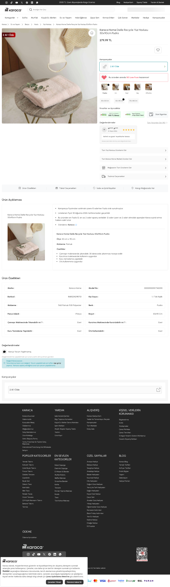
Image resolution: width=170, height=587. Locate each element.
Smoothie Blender (61, 481)
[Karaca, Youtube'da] (39, 554)
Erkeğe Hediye (92, 523)
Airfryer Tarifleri (125, 468)
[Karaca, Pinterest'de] (50, 554)
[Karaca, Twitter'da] (44, 554)
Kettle (57, 484)
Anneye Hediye (92, 462)
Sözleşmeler (123, 426)
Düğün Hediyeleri (93, 491)
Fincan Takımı (27, 471)
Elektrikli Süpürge (61, 468)
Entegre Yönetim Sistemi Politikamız (132, 436)
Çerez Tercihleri (125, 433)
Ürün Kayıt (58, 435)
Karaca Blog (123, 462)
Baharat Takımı (27, 504)
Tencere (58, 488)
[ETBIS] (137, 554)
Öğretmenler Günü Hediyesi (97, 507)
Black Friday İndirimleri (95, 513)
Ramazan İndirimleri (94, 510)
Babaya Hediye (92, 465)
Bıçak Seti (26, 481)
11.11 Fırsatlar (91, 526)
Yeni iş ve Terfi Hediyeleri (96, 487)
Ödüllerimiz (26, 426)
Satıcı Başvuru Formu (29, 439)
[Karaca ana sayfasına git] (33, 546)
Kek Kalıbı (25, 487)
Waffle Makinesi (60, 478)
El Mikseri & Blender (62, 472)
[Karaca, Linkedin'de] (55, 554)
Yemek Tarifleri (124, 465)
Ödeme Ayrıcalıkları (29, 537)
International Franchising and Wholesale (36, 447)
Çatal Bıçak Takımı (29, 468)
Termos (25, 507)
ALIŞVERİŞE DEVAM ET (84, 53)
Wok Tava (25, 491)
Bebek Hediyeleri (93, 475)
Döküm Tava (26, 484)
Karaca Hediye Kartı (94, 416)
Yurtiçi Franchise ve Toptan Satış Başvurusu (34, 443)
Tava (56, 497)
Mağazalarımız (27, 429)
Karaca (27, 410)
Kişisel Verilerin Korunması (130, 412)
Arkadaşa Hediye (93, 471)
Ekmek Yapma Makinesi (63, 491)
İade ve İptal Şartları (62, 416)
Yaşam (121, 475)
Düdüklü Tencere (28, 475)
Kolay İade (90, 429)
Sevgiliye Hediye (93, 468)
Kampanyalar (92, 422)
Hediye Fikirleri (124, 481)
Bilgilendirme (124, 420)
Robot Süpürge (60, 465)
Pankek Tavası (27, 494)
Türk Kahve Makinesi (62, 501)
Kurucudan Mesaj (28, 422)
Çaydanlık (26, 478)
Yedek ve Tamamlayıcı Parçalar (98, 419)
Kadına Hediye (92, 520)
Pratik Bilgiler (124, 471)
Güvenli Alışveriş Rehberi (128, 439)
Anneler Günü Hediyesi (95, 500)
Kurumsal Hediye (93, 478)
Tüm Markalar (92, 426)
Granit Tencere (27, 497)
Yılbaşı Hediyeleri (93, 504)
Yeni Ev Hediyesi (93, 517)
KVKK (121, 423)
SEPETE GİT (85, 59)
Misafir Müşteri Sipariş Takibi (65, 429)
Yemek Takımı (27, 462)
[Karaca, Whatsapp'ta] (60, 554)
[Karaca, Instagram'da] (28, 554)
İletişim (25, 450)
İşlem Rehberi (59, 426)
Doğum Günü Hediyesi (95, 484)
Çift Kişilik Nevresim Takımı (32, 500)
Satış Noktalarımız (29, 432)
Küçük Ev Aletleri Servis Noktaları (67, 422)
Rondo (57, 494)
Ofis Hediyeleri (92, 481)
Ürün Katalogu (27, 435)
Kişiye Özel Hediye (93, 494)
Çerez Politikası (124, 429)
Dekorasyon (123, 478)
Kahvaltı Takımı (28, 465)
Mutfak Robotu (60, 475)
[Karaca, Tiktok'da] (34, 554)
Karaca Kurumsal (28, 416)
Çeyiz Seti (90, 497)
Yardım (59, 410)
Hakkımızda (26, 419)
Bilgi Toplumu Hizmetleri (63, 419)
